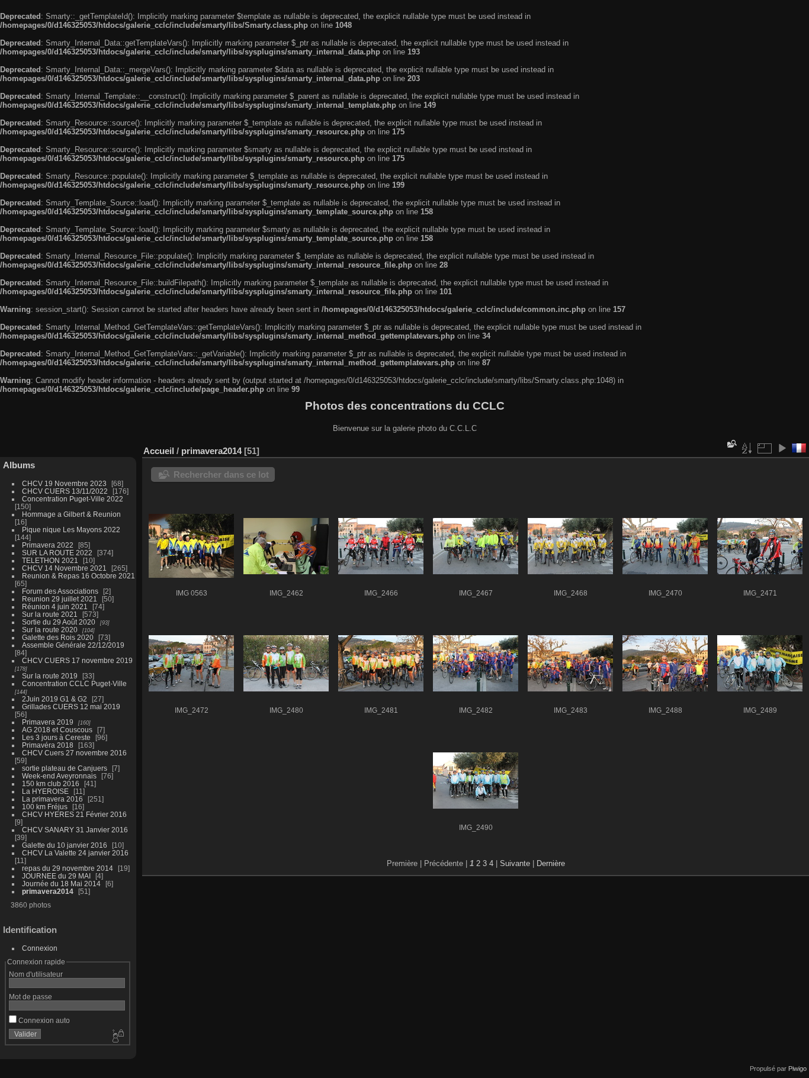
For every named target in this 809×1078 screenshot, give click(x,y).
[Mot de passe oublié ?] (117, 1036)
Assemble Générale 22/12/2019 (73, 645)
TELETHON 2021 (50, 560)
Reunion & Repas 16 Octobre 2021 (78, 576)
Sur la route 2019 (50, 676)
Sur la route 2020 (50, 629)
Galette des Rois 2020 (58, 637)
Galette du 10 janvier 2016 (64, 845)
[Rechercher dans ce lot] (730, 444)
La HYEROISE (45, 791)
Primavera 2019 (47, 722)
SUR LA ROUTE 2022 (57, 552)
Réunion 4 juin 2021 (55, 606)
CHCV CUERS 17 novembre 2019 (77, 660)
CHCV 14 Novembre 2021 (64, 568)
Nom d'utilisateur (36, 974)
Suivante (515, 863)
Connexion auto (43, 1020)
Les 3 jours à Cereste (56, 737)
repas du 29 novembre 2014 (67, 868)
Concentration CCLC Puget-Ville (74, 683)
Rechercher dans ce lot (221, 474)
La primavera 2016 (52, 799)
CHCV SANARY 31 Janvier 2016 (75, 830)
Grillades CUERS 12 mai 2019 (71, 706)
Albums (19, 465)
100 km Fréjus (45, 806)
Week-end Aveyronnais (59, 776)
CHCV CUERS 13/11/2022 (65, 491)
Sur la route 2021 (50, 614)
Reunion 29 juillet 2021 (59, 599)
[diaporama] (781, 448)
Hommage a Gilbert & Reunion (71, 514)
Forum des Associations (61, 591)
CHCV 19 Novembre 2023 (64, 483)
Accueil (158, 451)
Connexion (39, 948)
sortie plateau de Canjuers (64, 768)
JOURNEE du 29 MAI (56, 876)
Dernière (551, 863)
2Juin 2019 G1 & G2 (54, 699)
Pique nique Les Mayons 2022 (71, 529)
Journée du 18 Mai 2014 (61, 883)
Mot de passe (30, 996)
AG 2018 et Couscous (57, 729)
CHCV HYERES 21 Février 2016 (74, 814)
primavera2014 (47, 891)
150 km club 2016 (50, 783)
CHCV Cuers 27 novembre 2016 (74, 753)
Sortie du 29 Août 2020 (58, 622)
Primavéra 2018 (47, 745)
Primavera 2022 (47, 545)
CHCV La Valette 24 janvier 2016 (75, 853)
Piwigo (797, 1068)
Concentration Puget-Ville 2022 (72, 499)
